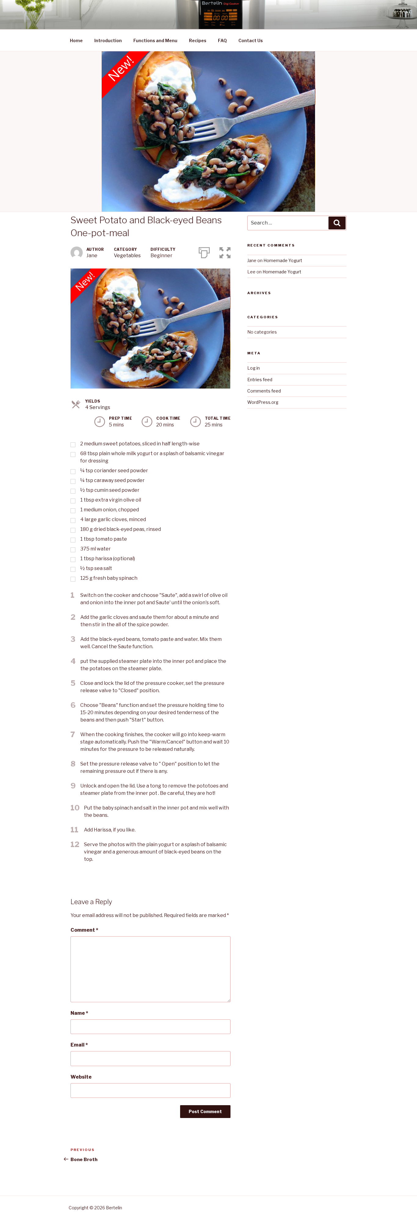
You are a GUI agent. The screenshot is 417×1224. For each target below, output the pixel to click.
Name (79, 1013)
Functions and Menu (155, 40)
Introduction (108, 40)
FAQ (222, 40)
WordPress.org (262, 402)
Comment (84, 930)
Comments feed (264, 390)
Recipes (197, 40)
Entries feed (259, 379)
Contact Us (250, 40)
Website (81, 1077)
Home (76, 40)
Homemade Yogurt (282, 260)
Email (79, 1045)
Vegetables (127, 255)
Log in (253, 368)
